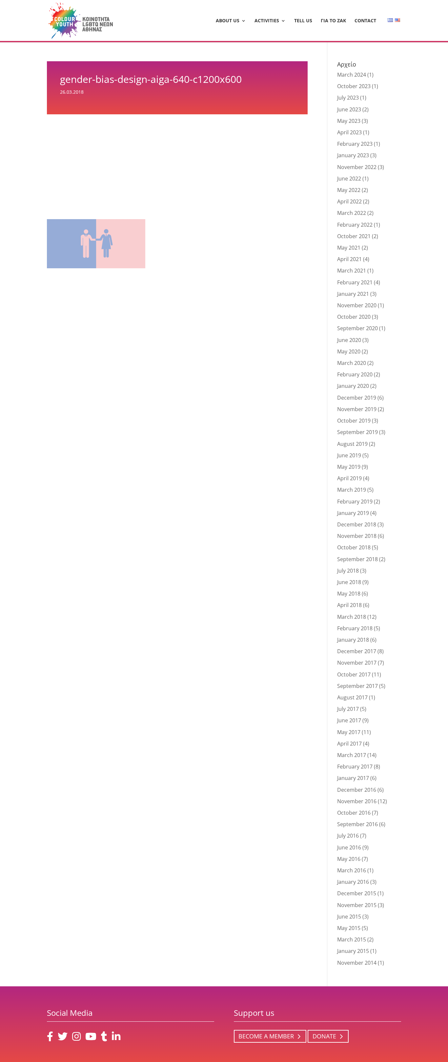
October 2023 (354, 86)
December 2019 (356, 397)
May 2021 (348, 247)
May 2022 (348, 190)
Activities (267, 21)
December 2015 (356, 893)
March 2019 (351, 489)
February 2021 (355, 282)
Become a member (266, 1036)
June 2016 (349, 847)
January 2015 (353, 951)
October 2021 (354, 236)
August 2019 (352, 443)
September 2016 (357, 824)
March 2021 (351, 270)
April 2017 (349, 743)
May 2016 (348, 859)
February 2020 (355, 374)
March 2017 (351, 755)
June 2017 (349, 720)
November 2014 (357, 962)
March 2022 (351, 213)
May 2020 (348, 351)
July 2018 (348, 570)
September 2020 (357, 328)
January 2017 (353, 778)
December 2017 (356, 651)
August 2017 (352, 697)
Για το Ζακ (333, 21)
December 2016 (356, 789)
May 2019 (348, 466)
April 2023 (349, 132)
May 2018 (348, 593)
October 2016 (354, 812)
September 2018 (357, 559)
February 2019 (355, 501)
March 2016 (351, 870)
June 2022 (349, 178)
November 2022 (357, 167)
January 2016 (353, 881)
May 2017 (348, 732)
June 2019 (349, 455)
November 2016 (357, 801)
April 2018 (349, 605)
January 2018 (353, 639)
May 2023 (348, 120)
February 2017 (355, 766)
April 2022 (349, 201)
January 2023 (353, 155)
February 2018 (355, 628)
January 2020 (353, 385)
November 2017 (357, 662)
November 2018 (357, 536)
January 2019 (353, 513)
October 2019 (354, 420)
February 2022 (355, 224)
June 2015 (349, 916)
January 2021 (353, 293)
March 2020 (351, 363)
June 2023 (349, 109)
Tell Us (303, 21)
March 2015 (351, 939)
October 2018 (354, 547)
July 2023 (348, 97)
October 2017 (354, 674)
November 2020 (357, 305)
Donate (324, 1036)
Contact (365, 21)
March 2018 (351, 616)
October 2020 (354, 316)
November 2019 (357, 409)
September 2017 (357, 686)
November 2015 (357, 905)
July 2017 (348, 708)
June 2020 (349, 340)
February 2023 (355, 143)
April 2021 (349, 259)
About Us (227, 21)
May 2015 (348, 928)
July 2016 (348, 835)
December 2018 (356, 524)
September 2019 (357, 432)
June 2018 (349, 582)
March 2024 (351, 74)
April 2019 (349, 478)
